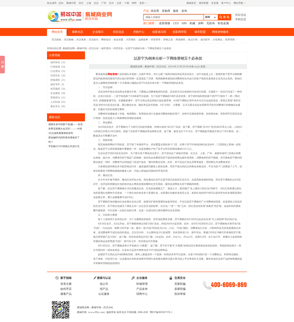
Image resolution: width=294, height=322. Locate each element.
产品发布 (142, 288)
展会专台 (55, 106)
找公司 (104, 283)
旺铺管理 (142, 283)
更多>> (143, 3)
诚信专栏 (55, 84)
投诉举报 (180, 293)
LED (176, 23)
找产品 (104, 288)
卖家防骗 (180, 288)
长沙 (111, 3)
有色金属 (223, 23)
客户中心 (226, 3)
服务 (176, 10)
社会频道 (55, 93)
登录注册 (66, 283)
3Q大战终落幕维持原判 (60, 133)
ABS (184, 23)
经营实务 (118, 48)
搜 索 (226, 17)
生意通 (214, 3)
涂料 (201, 23)
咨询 (184, 10)
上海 (88, 3)
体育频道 (55, 88)
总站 (61, 3)
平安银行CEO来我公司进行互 (64, 146)
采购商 (166, 10)
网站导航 (238, 3)
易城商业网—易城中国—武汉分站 (81, 48)
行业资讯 (55, 71)
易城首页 (191, 3)
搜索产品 (66, 293)
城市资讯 (106, 48)
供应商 (155, 10)
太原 (119, 3)
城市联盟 (203, 3)
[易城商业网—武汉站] (80, 16)
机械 (192, 23)
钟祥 (134, 3)
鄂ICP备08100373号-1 (161, 312)
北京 (96, 3)
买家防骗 (180, 283)
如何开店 (66, 288)
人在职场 (55, 102)
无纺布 (210, 23)
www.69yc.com (96, 312)
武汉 (81, 3)
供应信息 (240, 14)
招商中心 (142, 293)
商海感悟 (55, 80)
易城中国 (71, 3)
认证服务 (104, 293)
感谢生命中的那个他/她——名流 (65, 124)
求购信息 (240, 19)
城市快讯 (55, 62)
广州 (103, 3)
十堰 (126, 3)
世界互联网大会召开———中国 (65, 128)
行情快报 (55, 66)
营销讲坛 (55, 97)
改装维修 (164, 23)
